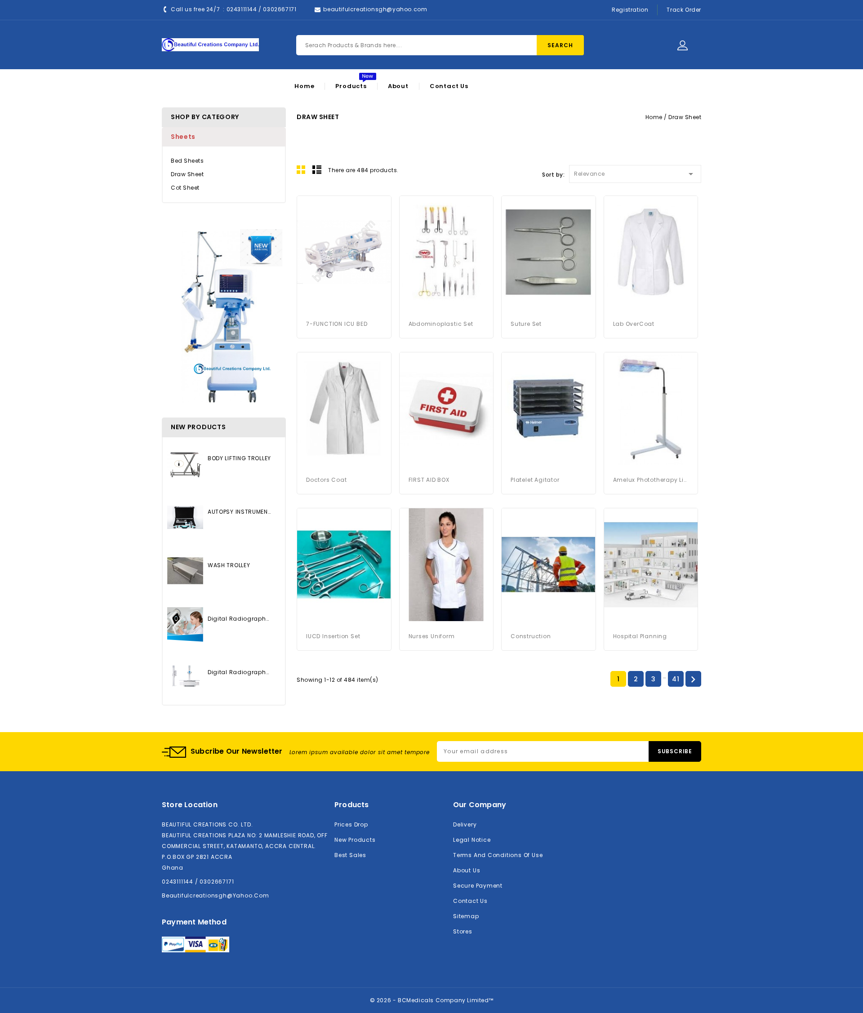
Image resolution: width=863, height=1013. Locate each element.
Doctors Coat (326, 480)
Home (304, 86)
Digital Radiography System (239, 672)
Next (693, 679)
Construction (531, 636)
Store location (190, 805)
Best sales (350, 855)
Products (350, 86)
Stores (462, 931)
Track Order (684, 9)
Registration (630, 9)
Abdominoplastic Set (441, 324)
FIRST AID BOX (429, 480)
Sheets (183, 136)
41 (675, 679)
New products (354, 840)
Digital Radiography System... (239, 618)
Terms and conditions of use (498, 855)
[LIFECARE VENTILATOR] (224, 316)
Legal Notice (471, 840)
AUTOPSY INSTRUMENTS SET (239, 511)
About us (466, 870)
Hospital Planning (640, 636)
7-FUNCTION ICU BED (336, 324)
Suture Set (526, 324)
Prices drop (351, 824)
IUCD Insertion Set (333, 636)
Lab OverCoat (634, 324)
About (398, 86)
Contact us (470, 901)
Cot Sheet (185, 187)
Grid (301, 169)
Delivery (464, 824)
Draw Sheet (187, 174)
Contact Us (449, 86)
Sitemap (466, 916)
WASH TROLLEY (229, 565)
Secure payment (478, 885)
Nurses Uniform (432, 636)
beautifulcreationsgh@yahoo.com (375, 9)
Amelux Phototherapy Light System (651, 480)
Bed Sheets (187, 160)
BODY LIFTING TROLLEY (239, 458)
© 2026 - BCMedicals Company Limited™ (432, 1000)
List (316, 169)
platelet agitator (535, 480)
